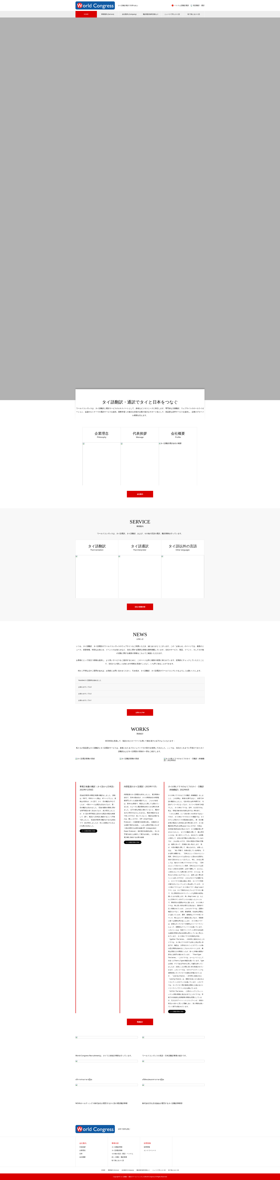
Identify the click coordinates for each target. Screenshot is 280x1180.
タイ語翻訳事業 (117, 1147)
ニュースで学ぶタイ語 (172, 14)
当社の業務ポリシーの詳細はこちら (140, 289)
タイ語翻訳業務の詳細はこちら (140, 213)
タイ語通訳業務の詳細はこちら (140, 136)
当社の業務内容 (140, 607)
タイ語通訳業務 (117, 1150)
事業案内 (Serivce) (107, 14)
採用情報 (147, 1147)
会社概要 (82, 1157)
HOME (86, 14)
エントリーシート (150, 1150)
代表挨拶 (82, 1147)
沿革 (80, 1154)
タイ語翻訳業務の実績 (132, 842)
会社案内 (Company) (129, 14)
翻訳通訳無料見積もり (150, 14)
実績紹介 (140, 1022)
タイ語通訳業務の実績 (88, 831)
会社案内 (140, 494)
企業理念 (82, 1150)
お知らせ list (140, 712)
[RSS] (204, 1129)
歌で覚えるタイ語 (194, 14)
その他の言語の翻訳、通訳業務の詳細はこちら (140, 366)
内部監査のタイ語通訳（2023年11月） (141, 786)
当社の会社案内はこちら (140, 60)
